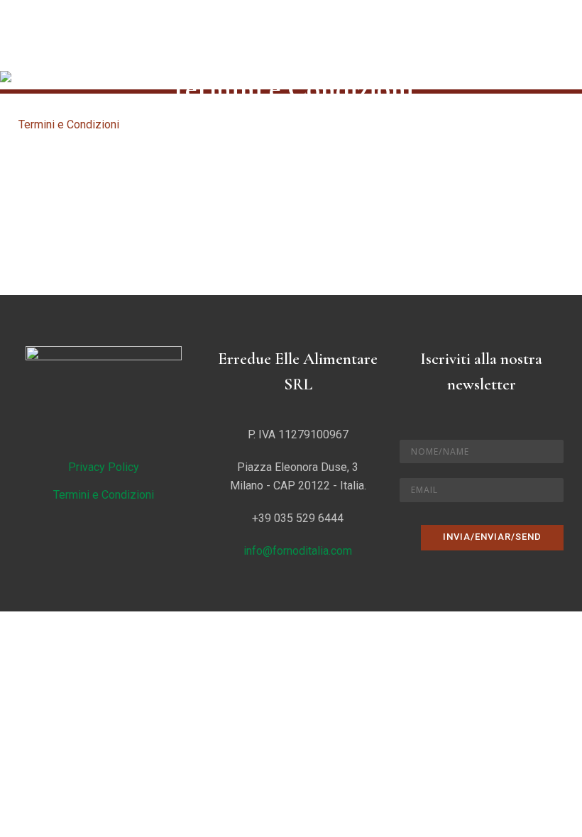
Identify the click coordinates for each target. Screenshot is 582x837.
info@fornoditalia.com (297, 551)
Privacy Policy (103, 467)
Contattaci (70, 268)
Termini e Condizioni (103, 494)
